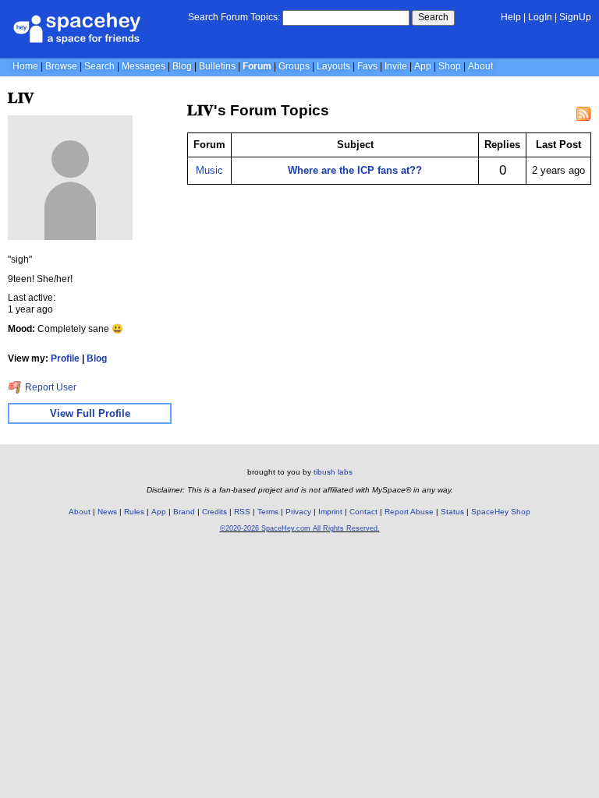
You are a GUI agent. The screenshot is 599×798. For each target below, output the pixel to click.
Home (25, 66)
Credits (214, 511)
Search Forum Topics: (234, 17)
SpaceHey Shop (500, 511)
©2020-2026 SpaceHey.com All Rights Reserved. (300, 528)
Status (452, 511)
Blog (182, 66)
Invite (396, 66)
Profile (65, 358)
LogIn (540, 17)
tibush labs (333, 472)
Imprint (330, 511)
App (422, 66)
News (107, 511)
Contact (363, 511)
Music (209, 170)
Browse (61, 66)
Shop (449, 66)
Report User (49, 387)
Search (433, 17)
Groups (294, 66)
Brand (184, 511)
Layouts (333, 66)
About (480, 66)
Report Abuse (409, 511)
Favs (367, 66)
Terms (267, 511)
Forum (257, 66)
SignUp (575, 17)
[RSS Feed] (583, 114)
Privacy (298, 511)
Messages (143, 66)
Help (511, 17)
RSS (242, 511)
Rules (134, 511)
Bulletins (217, 66)
